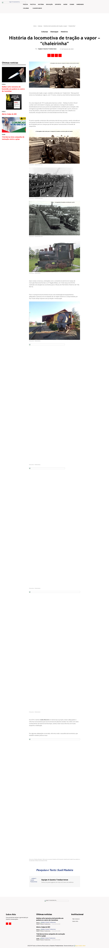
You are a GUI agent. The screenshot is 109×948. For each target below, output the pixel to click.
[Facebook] (49, 55)
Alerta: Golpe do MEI (9, 114)
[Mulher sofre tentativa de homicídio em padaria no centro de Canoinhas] (14, 74)
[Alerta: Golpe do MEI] (14, 102)
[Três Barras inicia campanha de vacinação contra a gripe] (14, 124)
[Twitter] (52, 55)
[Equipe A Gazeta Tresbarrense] (35, 881)
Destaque (54, 32)
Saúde (3, 134)
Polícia (3, 84)
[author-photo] (48, 922)
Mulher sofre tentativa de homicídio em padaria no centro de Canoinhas (13, 89)
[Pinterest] (56, 55)
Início (34, 26)
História (64, 32)
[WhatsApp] (60, 55)
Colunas (40, 26)
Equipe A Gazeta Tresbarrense (47, 49)
